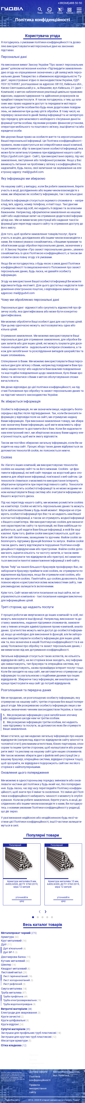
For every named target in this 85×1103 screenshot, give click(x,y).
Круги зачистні (12, 1016)
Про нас (34, 1054)
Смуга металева (14, 988)
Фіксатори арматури (16, 1040)
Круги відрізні (12, 1024)
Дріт (6, 944)
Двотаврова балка (16, 956)
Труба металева (13, 992)
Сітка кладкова (13, 1045)
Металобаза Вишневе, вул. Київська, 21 (66, 1073)
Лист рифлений (14, 983)
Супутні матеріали (15, 1029)
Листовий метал (14, 972)
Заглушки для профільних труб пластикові (31, 1032)
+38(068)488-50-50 (70, 3)
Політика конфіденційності (39, 1078)
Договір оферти (38, 1071)
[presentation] (40, 912)
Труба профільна (15, 996)
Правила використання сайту (37, 1088)
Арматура (10, 936)
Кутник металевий (15, 960)
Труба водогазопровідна (19, 1004)
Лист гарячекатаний (17, 976)
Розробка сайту (12, 1100)
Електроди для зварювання (21, 1012)
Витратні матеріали (16, 1008)
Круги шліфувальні (15, 1020)
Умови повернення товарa (36, 1063)
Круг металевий (13, 940)
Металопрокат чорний (19, 932)
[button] (33, 917)
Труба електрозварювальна (22, 1000)
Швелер (8, 964)
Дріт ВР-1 (10, 952)
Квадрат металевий (15, 968)
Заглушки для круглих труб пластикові (28, 1036)
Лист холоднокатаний (18, 980)
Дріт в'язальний (14, 948)
